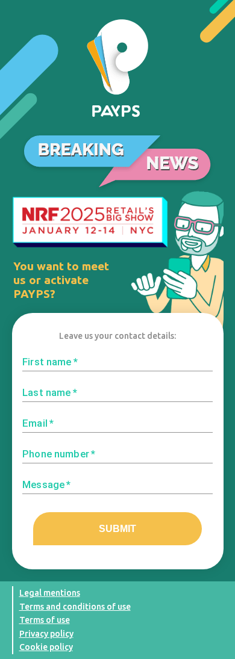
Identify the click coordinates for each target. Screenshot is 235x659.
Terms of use (44, 620)
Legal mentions (49, 593)
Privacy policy (46, 634)
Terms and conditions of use (75, 606)
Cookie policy (46, 647)
